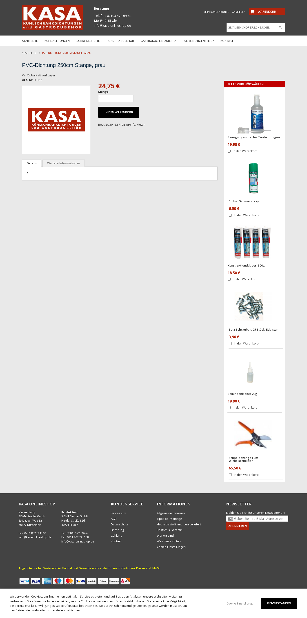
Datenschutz (119, 524)
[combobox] (254, 27)
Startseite (29, 53)
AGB (114, 519)
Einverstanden (279, 603)
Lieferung (117, 530)
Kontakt (116, 541)
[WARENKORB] (267, 7)
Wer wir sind (165, 536)
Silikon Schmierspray (244, 201)
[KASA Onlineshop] (52, 17)
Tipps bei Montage (169, 519)
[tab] (31, 163)
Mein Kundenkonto (216, 11)
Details (32, 163)
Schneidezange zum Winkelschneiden (243, 459)
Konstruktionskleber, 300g (246, 265)
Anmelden (238, 11)
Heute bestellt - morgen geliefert (179, 524)
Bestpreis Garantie (170, 530)
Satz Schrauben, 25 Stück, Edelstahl (254, 329)
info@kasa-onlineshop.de (35, 537)
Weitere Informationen (63, 163)
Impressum (118, 513)
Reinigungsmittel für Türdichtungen (254, 137)
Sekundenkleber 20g (242, 394)
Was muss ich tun (169, 541)
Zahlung (116, 536)
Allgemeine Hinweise (171, 513)
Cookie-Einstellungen (171, 547)
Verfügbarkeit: (32, 75)
